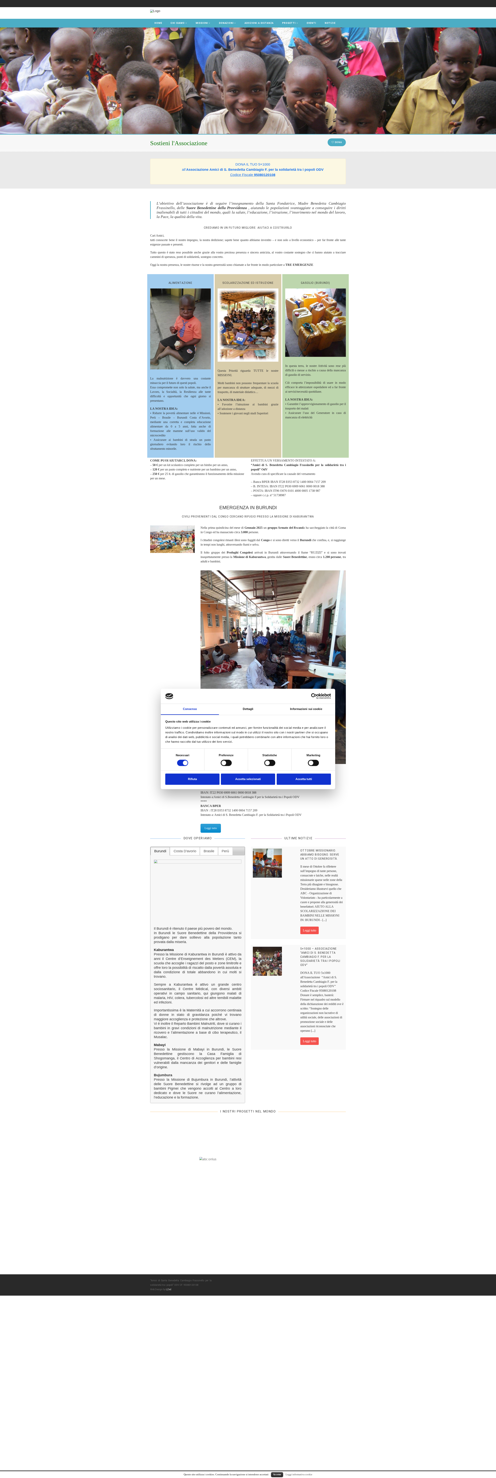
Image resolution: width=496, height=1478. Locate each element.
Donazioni (226, 23)
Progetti (289, 23)
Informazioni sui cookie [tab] (306, 709)
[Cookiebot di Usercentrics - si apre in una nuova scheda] (314, 696)
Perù (225, 851)
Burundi (160, 851)
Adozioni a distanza (259, 23)
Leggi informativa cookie (299, 1474)
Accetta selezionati (248, 779)
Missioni (202, 23)
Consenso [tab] (190, 709)
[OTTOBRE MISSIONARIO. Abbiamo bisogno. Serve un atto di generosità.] (267, 863)
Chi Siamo (177, 23)
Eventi (311, 23)
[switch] (226, 763)
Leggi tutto (211, 828)
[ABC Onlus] (155, 11)
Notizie (330, 23)
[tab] (160, 851)
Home (158, 23)
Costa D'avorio (185, 851)
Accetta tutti (303, 779)
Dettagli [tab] (248, 709)
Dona (338, 142)
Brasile (209, 851)
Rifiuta (192, 779)
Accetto (277, 1474)
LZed (168, 1289)
